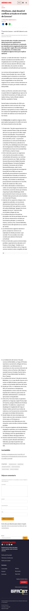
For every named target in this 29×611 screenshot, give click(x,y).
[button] (14, 305)
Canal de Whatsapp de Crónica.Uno (14, 321)
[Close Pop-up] (27, 285)
